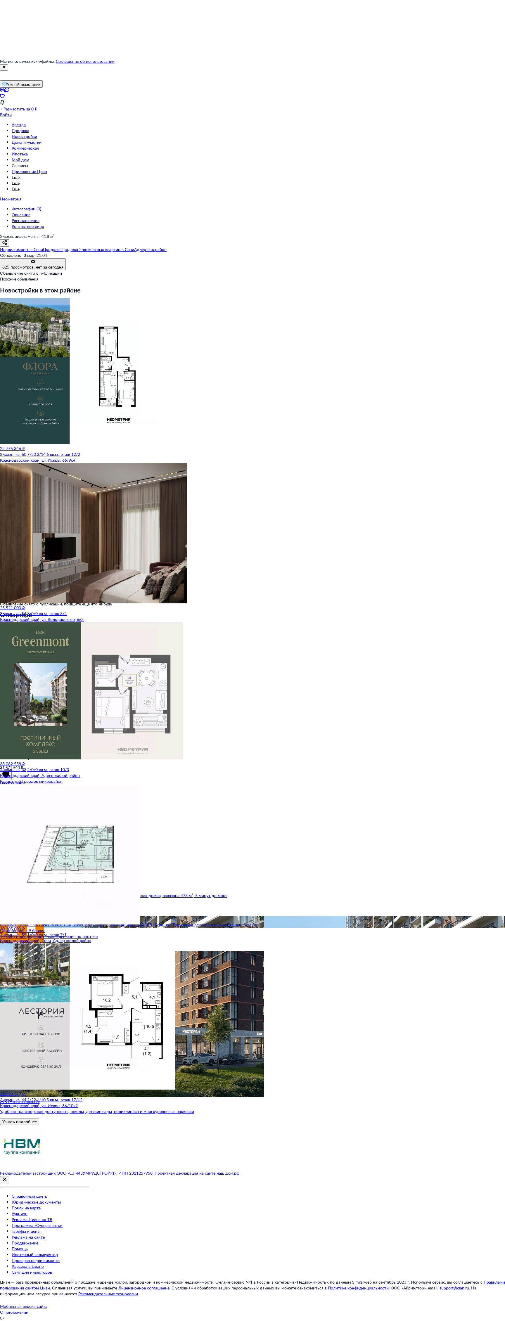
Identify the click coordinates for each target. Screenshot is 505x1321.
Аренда (19, 124)
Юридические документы (36, 1202)
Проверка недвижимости (36, 1260)
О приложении (14, 1312)
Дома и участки (26, 142)
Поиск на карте (26, 1208)
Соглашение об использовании (85, 61)
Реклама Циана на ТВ (32, 1219)
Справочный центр (29, 1196)
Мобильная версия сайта (23, 1306)
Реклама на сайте (28, 1237)
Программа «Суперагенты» (37, 1225)
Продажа (20, 130)
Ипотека (20, 154)
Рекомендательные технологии (108, 1293)
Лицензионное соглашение (144, 1288)
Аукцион (19, 1213)
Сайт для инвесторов (32, 1272)
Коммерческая (25, 148)
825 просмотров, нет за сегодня (32, 267)
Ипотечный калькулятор (35, 1254)
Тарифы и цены (26, 1231)
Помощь (20, 1248)
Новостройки (24, 136)
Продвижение (25, 1243)
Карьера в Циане (28, 1266)
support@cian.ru (454, 1288)
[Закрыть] (4, 67)
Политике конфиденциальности (358, 1288)
